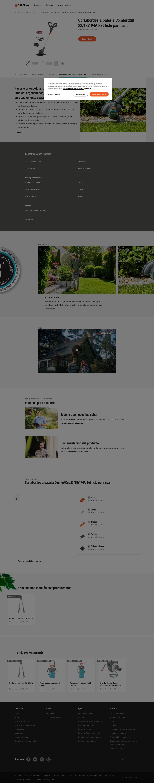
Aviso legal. (88, 88)
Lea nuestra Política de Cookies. (73, 88)
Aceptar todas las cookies (99, 94)
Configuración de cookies (53, 94)
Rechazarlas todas (80, 94)
